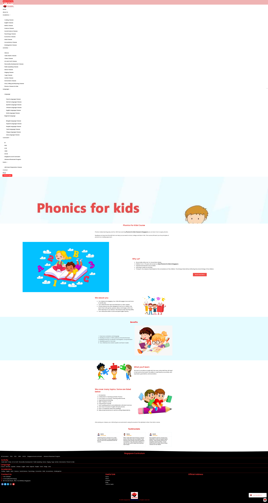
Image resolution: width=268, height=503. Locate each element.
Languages (6, 89)
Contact (5, 170)
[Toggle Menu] (13, 17)
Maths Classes (8, 25)
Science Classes (9, 28)
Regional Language (9, 116)
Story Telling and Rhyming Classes (14, 83)
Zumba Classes (8, 78)
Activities (5, 48)
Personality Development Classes (13, 64)
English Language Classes (13, 110)
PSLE (5, 145)
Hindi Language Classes (13, 113)
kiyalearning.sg (134, 500)
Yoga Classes (8, 75)
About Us (5, 12)
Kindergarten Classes (10, 45)
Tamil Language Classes (13, 129)
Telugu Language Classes (13, 132)
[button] (8, 1)
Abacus (6, 53)
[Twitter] (6, 3)
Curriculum (6, 137)
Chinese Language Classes (13, 107)
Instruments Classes (10, 81)
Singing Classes (8, 72)
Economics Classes (9, 37)
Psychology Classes (10, 34)
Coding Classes (8, 20)
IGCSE (6, 154)
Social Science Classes (11, 31)
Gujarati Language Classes (13, 124)
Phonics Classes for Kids (11, 86)
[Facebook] (4, 3)
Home (4, 9)
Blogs (4, 173)
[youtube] (10, 3)
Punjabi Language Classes (13, 126)
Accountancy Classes (10, 42)
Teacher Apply (7, 175)
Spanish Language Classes (13, 105)
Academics (6, 15)
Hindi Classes (8, 39)
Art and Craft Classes (10, 61)
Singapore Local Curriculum (12, 156)
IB (4, 142)
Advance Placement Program (12, 159)
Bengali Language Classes (13, 121)
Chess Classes (8, 58)
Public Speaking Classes (11, 67)
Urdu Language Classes (13, 135)
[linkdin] (12, 3)
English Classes (8, 23)
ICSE (5, 148)
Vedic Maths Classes (10, 55)
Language (7, 94)
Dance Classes (8, 69)
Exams (4, 162)
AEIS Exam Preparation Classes (13, 167)
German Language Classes (13, 102)
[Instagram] (8, 3)
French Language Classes (13, 99)
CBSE (5, 151)
